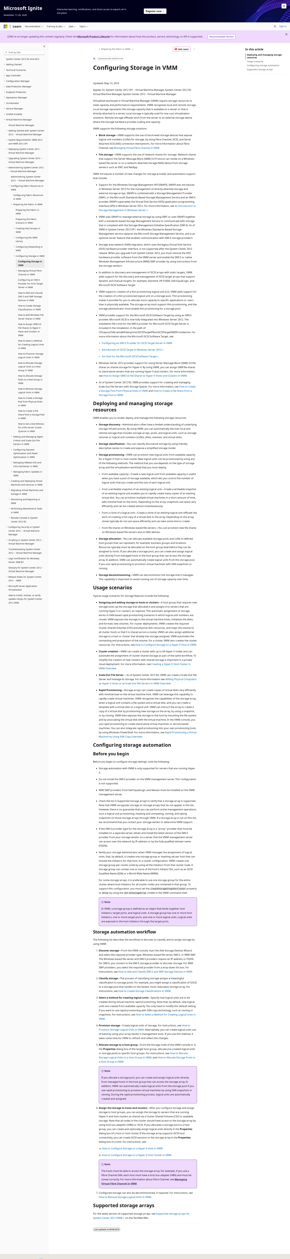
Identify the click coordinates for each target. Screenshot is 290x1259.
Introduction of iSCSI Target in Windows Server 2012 (131, 349)
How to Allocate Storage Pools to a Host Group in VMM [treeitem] (30, 379)
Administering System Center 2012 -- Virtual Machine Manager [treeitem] (27, 178)
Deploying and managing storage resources (264, 56)
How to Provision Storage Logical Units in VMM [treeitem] (30, 355)
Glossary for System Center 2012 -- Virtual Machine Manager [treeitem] (25, 569)
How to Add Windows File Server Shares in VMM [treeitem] (31, 316)
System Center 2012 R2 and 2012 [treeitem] (22, 59)
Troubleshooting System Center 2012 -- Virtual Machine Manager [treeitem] (25, 551)
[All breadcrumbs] (95, 49)
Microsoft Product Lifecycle (93, 36)
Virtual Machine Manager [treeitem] (21, 125)
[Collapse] (44, 46)
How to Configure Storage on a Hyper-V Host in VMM (165, 644)
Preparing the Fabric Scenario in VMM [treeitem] (26, 221)
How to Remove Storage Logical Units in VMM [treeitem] (30, 390)
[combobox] (24, 52)
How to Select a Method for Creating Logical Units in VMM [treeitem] (31, 344)
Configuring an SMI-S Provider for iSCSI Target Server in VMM (137, 343)
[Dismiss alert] (284, 6)
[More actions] (194, 49)
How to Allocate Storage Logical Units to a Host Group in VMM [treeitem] (30, 367)
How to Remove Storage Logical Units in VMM (125, 1197)
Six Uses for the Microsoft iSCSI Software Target (129, 356)
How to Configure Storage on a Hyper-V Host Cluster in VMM (136, 1155)
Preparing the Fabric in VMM (115, 49)
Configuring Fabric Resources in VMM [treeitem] (28, 197)
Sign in (282, 26)
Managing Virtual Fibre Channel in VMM (136, 148)
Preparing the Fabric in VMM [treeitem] (27, 211)
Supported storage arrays (260, 69)
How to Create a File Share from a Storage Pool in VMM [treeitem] (31, 414)
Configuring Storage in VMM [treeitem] (30, 263)
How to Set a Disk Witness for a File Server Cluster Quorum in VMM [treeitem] (31, 427)
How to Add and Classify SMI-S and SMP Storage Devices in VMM (155, 971)
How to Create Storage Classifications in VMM (144, 991)
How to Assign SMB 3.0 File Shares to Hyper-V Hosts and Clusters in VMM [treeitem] (29, 330)
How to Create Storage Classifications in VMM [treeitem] (29, 307)
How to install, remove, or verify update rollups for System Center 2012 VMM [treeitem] (25, 599)
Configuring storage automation (263, 65)
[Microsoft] (6, 26)
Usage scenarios (255, 61)
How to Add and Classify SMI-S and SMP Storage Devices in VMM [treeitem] (30, 296)
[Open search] (275, 26)
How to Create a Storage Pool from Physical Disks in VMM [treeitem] (30, 402)
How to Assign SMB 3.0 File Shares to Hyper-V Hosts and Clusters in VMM (145, 375)
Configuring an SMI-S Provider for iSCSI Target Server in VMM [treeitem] (30, 283)
